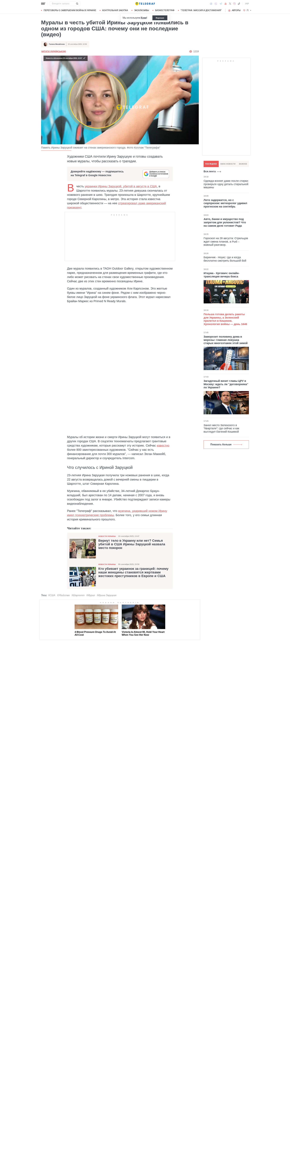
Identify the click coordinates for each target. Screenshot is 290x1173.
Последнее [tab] (211, 164)
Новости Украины (107, 536)
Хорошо (160, 18)
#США (51, 595)
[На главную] (145, 3)
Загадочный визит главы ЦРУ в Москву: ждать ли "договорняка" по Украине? (226, 384)
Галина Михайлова (57, 44)
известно (163, 445)
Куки (143, 17)
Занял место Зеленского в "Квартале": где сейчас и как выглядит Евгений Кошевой (221, 428)
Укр (247, 3)
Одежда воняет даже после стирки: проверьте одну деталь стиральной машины (226, 184)
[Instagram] (234, 3)
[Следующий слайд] (251, 10)
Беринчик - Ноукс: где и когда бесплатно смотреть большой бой (225, 259)
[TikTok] (239, 3)
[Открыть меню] (43, 3)
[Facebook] (211, 3)
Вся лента (210, 171)
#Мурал (90, 595)
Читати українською (53, 51)
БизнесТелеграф (164, 10)
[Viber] (215, 3)
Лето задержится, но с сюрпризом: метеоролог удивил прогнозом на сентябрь (225, 203)
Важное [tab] (243, 164)
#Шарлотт (78, 595)
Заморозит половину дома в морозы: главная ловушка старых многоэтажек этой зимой (226, 340)
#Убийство (63, 595)
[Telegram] (220, 3)
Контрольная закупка (115, 10)
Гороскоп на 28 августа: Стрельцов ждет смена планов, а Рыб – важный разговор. (226, 241)
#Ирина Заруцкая (106, 595)
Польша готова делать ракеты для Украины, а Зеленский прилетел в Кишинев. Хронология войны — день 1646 (225, 319)
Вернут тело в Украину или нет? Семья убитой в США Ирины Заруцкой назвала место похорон (131, 544)
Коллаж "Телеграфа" (147, 147)
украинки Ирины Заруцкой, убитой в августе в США (121, 186)
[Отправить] (77, 3)
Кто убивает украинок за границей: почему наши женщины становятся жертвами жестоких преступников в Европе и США (133, 572)
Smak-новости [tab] (227, 164)
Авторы (236, 10)
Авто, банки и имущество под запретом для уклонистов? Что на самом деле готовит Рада (225, 222)
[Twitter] (230, 4)
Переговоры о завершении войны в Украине (70, 10)
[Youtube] (225, 3)
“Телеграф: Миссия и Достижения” (201, 10)
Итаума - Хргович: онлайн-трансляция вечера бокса (221, 275)
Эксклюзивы (141, 10)
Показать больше (221, 444)
